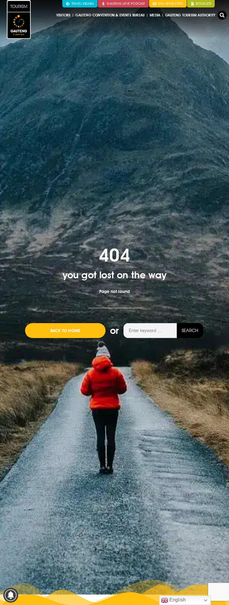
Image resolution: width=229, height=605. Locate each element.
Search (190, 330)
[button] (222, 15)
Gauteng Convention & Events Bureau (110, 15)
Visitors (63, 15)
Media (155, 15)
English (177, 599)
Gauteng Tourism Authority (190, 15)
